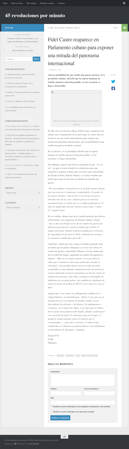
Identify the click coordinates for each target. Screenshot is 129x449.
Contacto (61, 3)
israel (77, 355)
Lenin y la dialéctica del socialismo (21, 101)
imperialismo (70, 355)
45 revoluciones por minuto (35, 15)
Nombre (54, 388)
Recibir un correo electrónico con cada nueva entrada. (74, 411)
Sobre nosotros (17, 3)
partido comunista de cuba (89, 355)
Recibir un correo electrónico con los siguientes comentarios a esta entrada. (81, 406)
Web (52, 398)
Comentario (55, 371)
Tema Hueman (34, 444)
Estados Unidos (64, 27)
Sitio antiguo (31, 3)
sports (9, 174)
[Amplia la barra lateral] (124, 28)
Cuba (51, 27)
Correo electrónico (91, 388)
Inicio (5, 3)
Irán (77, 27)
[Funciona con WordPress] (16, 444)
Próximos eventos (47, 3)
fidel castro (60, 355)
